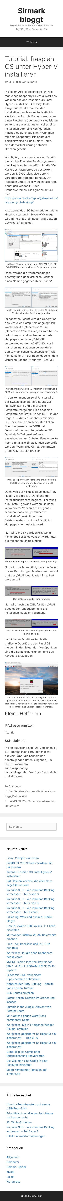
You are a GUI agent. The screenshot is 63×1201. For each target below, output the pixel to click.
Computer (15, 786)
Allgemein (12, 1157)
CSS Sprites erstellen (20, 993)
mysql (10, 1171)
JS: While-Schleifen (19, 1122)
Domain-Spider (16, 1167)
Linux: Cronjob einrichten (22, 858)
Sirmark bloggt (31, 15)
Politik (10, 1176)
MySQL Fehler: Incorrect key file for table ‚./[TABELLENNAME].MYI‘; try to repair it (30, 966)
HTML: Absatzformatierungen (25, 1136)
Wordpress (13, 1181)
